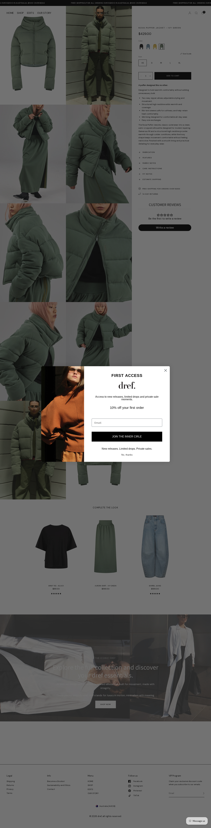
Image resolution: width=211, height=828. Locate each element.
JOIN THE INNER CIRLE (127, 436)
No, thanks (127, 454)
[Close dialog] (165, 370)
